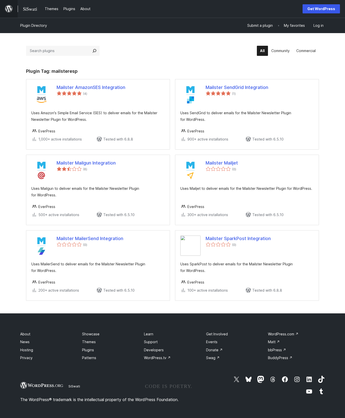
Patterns (89, 358)
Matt (274, 342)
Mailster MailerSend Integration (90, 238)
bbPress (277, 350)
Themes (89, 342)
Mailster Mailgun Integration (86, 163)
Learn (148, 334)
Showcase (91, 334)
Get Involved (217, 334)
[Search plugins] (94, 51)
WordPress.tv (157, 358)
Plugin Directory (33, 25)
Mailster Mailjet (222, 163)
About (25, 334)
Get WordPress (321, 9)
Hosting (26, 350)
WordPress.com (283, 334)
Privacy (26, 358)
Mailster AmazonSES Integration (91, 87)
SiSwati (74, 386)
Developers (154, 350)
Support (151, 342)
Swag (213, 358)
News (25, 342)
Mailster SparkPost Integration (238, 238)
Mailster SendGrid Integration (237, 87)
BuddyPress (280, 358)
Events (211, 342)
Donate (214, 350)
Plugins (88, 350)
